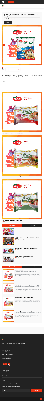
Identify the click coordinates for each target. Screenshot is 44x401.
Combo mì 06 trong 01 (19, 270)
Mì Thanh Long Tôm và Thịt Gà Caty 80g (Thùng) (24, 297)
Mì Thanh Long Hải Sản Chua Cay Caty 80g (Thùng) (24, 283)
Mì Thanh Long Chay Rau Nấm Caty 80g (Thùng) (12, 220)
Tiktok (4, 380)
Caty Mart (4, 369)
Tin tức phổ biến (32, 225)
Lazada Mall (5, 373)
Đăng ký (36, 390)
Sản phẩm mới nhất (12, 266)
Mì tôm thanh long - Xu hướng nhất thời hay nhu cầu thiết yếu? (26, 248)
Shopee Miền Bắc (6, 371)
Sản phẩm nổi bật (32, 266)
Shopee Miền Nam (6, 370)
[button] (4, 45)
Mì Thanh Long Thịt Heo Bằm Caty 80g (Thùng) (23, 311)
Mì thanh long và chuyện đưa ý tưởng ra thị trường (24, 256)
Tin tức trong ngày (12, 225)
